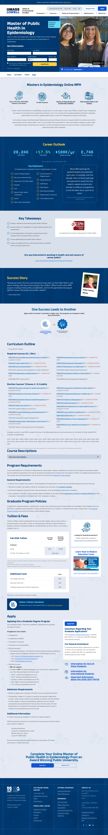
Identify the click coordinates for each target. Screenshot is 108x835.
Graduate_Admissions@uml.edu (79, 634)
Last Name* (36, 50)
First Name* (10, 50)
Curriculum (18, 75)
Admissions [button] (88, 13)
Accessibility (62, 808)
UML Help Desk (62, 802)
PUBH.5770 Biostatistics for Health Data (70, 366)
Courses (36, 815)
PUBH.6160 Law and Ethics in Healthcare (70, 412)
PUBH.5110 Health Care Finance (18, 405)
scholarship (88, 540)
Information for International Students (82, 672)
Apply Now (70, 624)
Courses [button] (53, 13)
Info (90, 8)
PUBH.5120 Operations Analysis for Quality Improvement (27, 388)
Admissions (37, 812)
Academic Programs (39, 809)
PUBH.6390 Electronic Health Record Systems (72, 424)
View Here (55, 553)
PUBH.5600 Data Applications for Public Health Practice (75, 406)
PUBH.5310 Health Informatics (67, 403)
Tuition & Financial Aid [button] (70, 13)
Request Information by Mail (89, 819)
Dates (66, 8)
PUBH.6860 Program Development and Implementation (26, 412)
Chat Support (37, 801)
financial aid (78, 540)
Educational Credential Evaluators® (26, 659)
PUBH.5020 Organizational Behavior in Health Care (74, 394)
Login (74, 8)
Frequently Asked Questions (63, 814)
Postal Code (52, 56)
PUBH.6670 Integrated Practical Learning (71, 357)
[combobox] (31, 59)
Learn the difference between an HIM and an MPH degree (53, 261)
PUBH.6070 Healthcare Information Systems (23, 394)
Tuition (26, 75)
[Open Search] (79, 9)
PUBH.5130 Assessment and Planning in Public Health (74, 388)
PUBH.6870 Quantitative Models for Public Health (73, 373)
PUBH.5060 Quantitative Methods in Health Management (27, 399)
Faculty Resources (63, 794)
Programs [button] (40, 13)
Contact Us (85, 815)
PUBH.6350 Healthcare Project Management (71, 419)
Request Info (65, 765)
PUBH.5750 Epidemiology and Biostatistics (22, 373)
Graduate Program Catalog (61, 475)
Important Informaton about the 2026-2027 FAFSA (85, 678)
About (9, 75)
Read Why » (67, 2)
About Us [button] (101, 13)
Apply (102, 8)
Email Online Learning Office (40, 797)
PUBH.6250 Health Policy (65, 415)
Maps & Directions (63, 805)
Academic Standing (65, 487)
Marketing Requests (64, 791)
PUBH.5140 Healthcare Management (69, 399)
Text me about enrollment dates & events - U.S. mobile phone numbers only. (20, 64)
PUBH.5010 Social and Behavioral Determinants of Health (27, 357)
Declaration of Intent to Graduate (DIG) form (80, 493)
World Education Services (23, 661)
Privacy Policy (17, 68)
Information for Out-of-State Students (83, 664)
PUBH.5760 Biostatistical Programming (70, 363)
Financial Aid (37, 820)
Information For (54, 8)
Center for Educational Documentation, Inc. (29, 656)
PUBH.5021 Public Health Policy (18, 363)
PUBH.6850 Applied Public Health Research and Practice (27, 421)
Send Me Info (45, 64)
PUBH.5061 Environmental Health (19, 366)
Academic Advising (88, 812)
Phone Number (32, 56)
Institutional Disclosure (65, 810)
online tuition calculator (54, 605)
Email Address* (11, 56)
